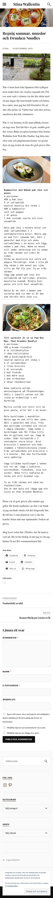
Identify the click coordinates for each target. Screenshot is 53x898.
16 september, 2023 (23, 48)
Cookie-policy (12, 886)
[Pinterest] (10, 785)
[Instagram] (5, 785)
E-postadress (11, 685)
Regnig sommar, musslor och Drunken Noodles (24, 35)
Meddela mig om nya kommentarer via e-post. (26, 727)
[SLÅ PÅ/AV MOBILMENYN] (4, 4)
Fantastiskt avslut (13, 603)
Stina (6, 48)
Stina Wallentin (26, 4)
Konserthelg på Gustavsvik (34, 617)
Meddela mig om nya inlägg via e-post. (23, 733)
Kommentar (10, 638)
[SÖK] (46, 761)
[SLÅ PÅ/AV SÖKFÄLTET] (48, 4)
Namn (7, 671)
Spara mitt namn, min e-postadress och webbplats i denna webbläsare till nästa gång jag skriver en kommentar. (26, 718)
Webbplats (9, 699)
